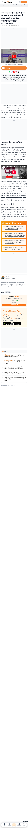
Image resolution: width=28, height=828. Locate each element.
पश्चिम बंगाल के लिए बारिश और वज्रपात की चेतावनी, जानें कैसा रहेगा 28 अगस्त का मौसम (13, 367)
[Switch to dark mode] (20, 2)
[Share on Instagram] (16, 72)
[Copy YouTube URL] (14, 72)
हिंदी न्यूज (13, 318)
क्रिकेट (4, 316)
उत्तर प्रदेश (13, 5)
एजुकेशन (7, 314)
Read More (3, 288)
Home (2, 9)
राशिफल (9, 316)
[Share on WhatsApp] (9, 72)
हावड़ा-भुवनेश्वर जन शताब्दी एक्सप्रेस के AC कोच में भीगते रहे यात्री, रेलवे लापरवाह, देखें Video (14, 373)
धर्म (23, 314)
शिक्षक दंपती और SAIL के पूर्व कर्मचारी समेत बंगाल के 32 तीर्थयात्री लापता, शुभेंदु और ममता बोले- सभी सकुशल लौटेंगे (15, 379)
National (7, 9)
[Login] (14, 825)
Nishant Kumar (11, 278)
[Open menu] (2, 2)
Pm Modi (8, 292)
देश (3, 314)
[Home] (8, 2)
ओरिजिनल (24, 5)
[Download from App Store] (16, 323)
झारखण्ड (4, 5)
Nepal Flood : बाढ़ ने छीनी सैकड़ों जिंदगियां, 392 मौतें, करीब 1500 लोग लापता (14, 248)
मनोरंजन (12, 314)
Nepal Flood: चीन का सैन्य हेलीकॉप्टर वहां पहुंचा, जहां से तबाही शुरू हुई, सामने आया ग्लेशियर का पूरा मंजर (14, 242)
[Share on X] (18, 72)
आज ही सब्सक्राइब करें (14, 304)
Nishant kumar (9, 23)
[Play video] (14, 56)
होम (1, 5)
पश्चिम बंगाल (18, 5)
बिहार (8, 5)
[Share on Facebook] (12, 72)
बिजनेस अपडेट (18, 314)
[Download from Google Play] (7, 323)
